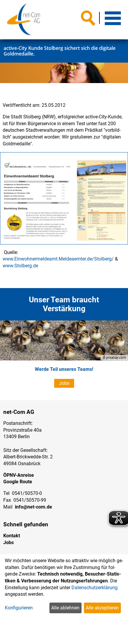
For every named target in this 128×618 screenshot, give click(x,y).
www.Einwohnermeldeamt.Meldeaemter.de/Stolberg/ (58, 259)
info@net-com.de (33, 507)
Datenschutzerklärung (94, 587)
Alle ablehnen (65, 608)
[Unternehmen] (23, 19)
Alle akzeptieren (102, 608)
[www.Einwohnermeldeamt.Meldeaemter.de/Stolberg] (36, 201)
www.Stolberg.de (20, 266)
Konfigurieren (19, 608)
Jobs (64, 383)
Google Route (17, 481)
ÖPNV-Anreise (18, 475)
